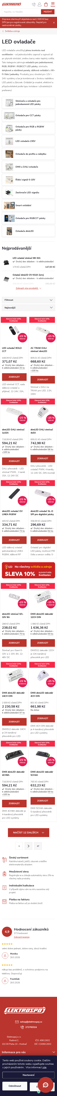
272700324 (31, 1027)
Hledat (48, 11)
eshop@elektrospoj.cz (31, 1021)
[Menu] (53, 4)
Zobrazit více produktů (27, 288)
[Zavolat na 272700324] (34, 4)
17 (38, 846)
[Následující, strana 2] (28, 846)
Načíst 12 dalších (26, 832)
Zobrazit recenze (21, 937)
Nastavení (28, 1075)
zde (44, 1067)
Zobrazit (14, 376)
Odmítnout (15, 1086)
